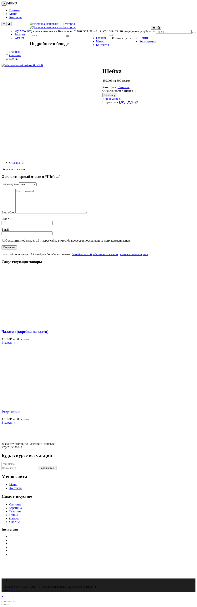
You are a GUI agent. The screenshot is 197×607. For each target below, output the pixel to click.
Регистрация (147, 41)
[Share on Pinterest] (136, 102)
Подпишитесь (47, 468)
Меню (13, 13)
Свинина (15, 55)
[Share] (6, 601)
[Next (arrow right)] (6, 604)
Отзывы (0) (16, 162)
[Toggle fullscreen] (10, 601)
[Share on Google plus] (133, 102)
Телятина (15, 511)
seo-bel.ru (15, 590)
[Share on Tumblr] (129, 102)
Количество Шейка (120, 90)
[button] (113, 34)
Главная (14, 10)
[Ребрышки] (38, 404)
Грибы (13, 514)
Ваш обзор (8, 212)
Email (6, 229)
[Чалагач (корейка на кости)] (38, 324)
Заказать (19, 34)
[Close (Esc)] (3, 601)
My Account (22, 31)
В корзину (109, 95)
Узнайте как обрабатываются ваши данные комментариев (110, 254)
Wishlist (19, 37)
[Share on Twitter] (123, 102)
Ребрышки (11, 412)
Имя (5, 219)
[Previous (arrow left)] (3, 604)
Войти (143, 37)
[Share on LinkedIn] (126, 102)
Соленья (14, 521)
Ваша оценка (10, 184)
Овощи (14, 518)
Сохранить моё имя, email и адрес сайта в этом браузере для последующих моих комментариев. (68, 240)
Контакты (15, 17)
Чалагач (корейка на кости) (25, 332)
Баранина (15, 508)
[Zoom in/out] (14, 601)
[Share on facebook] (120, 102)
